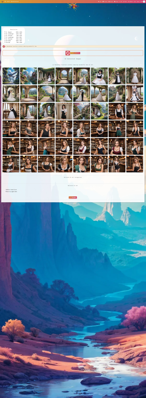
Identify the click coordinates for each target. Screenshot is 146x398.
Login (135, 1)
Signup (138, 1)
